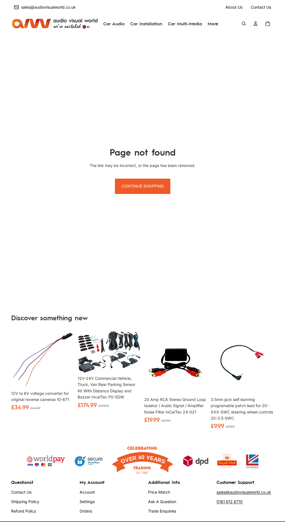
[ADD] (66, 380)
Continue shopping (143, 186)
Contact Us (261, 7)
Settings (87, 501)
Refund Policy (23, 511)
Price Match (159, 492)
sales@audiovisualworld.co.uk (244, 492)
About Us (233, 7)
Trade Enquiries (162, 511)
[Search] (244, 24)
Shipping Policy (25, 501)
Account (87, 492)
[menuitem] (213, 24)
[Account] (255, 24)
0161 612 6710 (230, 501)
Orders (86, 511)
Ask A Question (162, 501)
